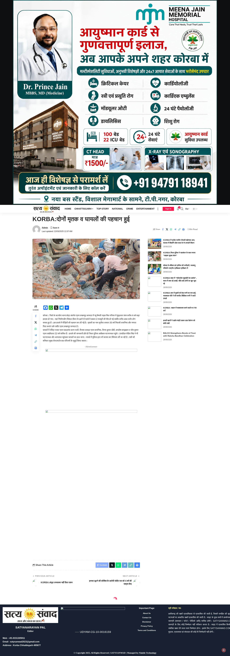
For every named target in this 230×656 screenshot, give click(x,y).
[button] (158, 209)
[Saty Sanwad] (46, 209)
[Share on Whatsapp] (171, 229)
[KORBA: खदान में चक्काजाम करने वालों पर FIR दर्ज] (154, 311)
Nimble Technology (147, 653)
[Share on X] (167, 229)
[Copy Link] (179, 229)
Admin (45, 227)
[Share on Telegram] (175, 229)
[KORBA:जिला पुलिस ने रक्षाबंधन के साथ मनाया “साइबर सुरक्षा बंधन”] (154, 256)
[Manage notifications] (224, 650)
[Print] (183, 229)
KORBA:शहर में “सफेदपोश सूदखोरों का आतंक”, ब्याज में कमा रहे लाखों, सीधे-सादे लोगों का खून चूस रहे (179, 281)
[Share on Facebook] (163, 229)
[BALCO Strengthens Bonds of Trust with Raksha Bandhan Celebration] (154, 337)
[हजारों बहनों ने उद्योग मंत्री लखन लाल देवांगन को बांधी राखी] (154, 324)
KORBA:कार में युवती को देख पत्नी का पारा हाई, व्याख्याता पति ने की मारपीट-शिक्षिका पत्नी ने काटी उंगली (179, 296)
